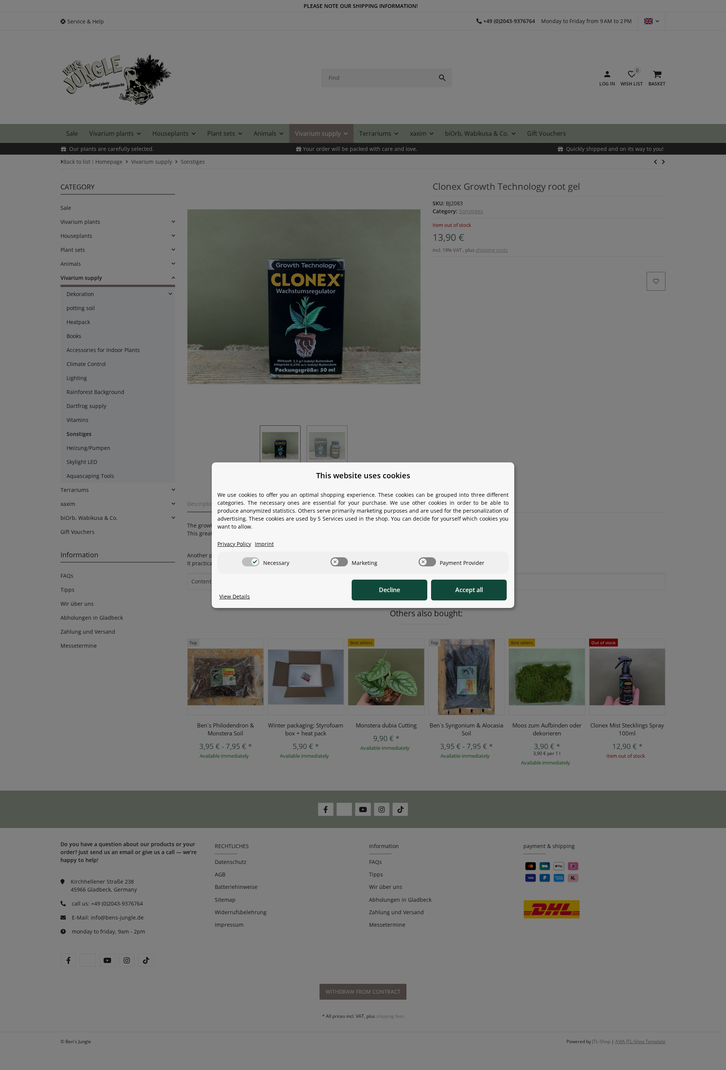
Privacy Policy (234, 543)
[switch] (250, 561)
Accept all (469, 590)
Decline (389, 590)
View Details (234, 596)
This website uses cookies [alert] (363, 475)
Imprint (264, 543)
